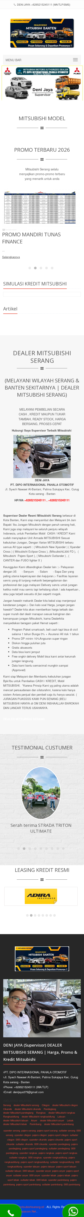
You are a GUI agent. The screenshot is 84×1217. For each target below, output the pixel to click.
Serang (7, 1105)
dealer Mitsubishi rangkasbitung (38, 1116)
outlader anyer (20, 1175)
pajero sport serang (47, 1130)
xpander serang (11, 1130)
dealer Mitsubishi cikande (28, 1109)
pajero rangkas (46, 1153)
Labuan (61, 1116)
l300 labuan (28, 1170)
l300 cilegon (22, 1139)
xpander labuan (31, 1166)
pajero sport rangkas (66, 1153)
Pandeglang (50, 1109)
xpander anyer (43, 1170)
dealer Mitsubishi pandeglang (18, 1112)
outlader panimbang (52, 1184)
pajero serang (28, 1130)
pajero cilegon (39, 1135)
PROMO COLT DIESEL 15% (33, 234)
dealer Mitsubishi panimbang (59, 1124)
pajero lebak (64, 1175)
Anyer (34, 1120)
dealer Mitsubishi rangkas (61, 1112)
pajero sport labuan (66, 1166)
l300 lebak (41, 1179)
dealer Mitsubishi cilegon (65, 1105)
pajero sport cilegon (58, 1135)
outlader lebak (27, 1179)
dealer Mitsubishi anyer (52, 1120)
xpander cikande (38, 1139)
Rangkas (41, 1112)
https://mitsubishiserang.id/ (27, 1207)
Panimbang (35, 1124)
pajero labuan (48, 1166)
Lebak (70, 1120)
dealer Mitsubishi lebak (15, 1124)
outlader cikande (24, 1144)
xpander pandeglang (59, 1144)
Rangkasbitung (11, 1116)
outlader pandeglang (59, 1148)
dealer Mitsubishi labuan (15, 1120)
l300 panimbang (72, 1184)
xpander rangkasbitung (55, 1157)
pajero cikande (55, 1139)
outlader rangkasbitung (62, 1162)
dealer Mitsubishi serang (26, 1105)
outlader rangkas (18, 1157)
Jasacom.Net (27, 1211)
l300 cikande (40, 1144)
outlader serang (67, 1130)
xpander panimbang (58, 1179)
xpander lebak (48, 1175)
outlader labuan (13, 1170)
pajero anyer (58, 1170)
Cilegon (46, 1105)
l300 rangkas (35, 1157)
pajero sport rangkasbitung (35, 1162)
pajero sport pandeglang (34, 1148)
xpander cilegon (22, 1135)
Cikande (7, 1109)
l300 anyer (34, 1175)
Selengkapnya (11, 250)
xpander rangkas (28, 1153)
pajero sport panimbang (28, 1184)
